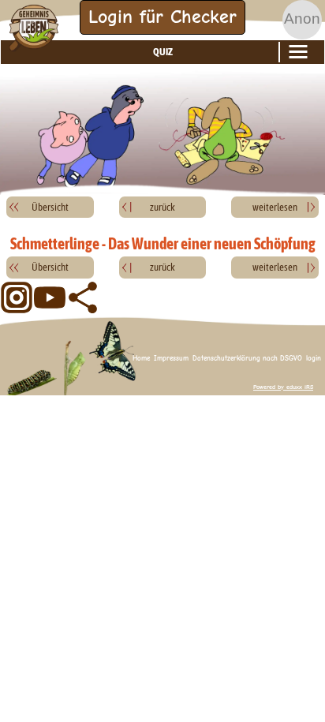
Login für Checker (162, 17)
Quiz (163, 52)
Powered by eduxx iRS (283, 387)
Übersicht (50, 207)
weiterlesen (274, 207)
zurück (162, 207)
